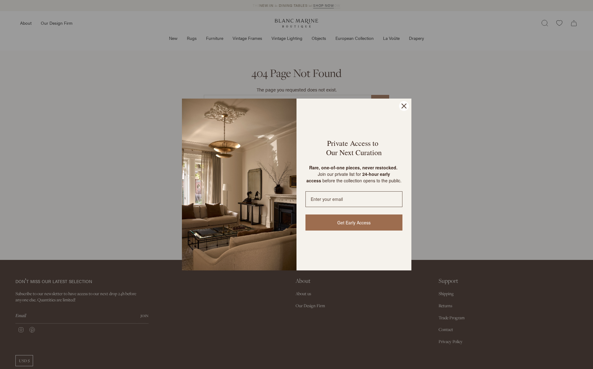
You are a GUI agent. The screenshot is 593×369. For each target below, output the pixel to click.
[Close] (404, 106)
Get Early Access (354, 222)
